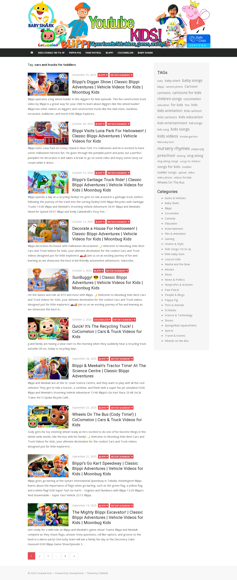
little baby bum (165, 142)
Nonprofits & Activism (179, 284)
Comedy (170, 218)
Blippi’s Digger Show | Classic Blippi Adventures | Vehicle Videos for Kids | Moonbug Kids (107, 87)
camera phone (174, 86)
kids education (191, 117)
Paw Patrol (93, 52)
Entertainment (120, 75)
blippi (160, 86)
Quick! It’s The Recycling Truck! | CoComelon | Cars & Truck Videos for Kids (107, 331)
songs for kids (168, 166)
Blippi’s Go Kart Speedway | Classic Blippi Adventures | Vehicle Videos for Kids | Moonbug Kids (107, 468)
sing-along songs (167, 161)
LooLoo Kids (173, 259)
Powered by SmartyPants (69, 573)
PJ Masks (170, 310)
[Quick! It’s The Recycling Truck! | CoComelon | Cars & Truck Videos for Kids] (48, 328)
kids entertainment (172, 123)
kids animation (169, 110)
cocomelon (192, 98)
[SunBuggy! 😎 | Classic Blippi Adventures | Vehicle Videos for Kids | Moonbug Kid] (48, 279)
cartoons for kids (186, 92)
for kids (177, 105)
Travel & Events (175, 335)
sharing (181, 156)
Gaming (169, 239)
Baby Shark (145, 52)
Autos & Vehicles (175, 198)
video (191, 172)
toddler (187, 167)
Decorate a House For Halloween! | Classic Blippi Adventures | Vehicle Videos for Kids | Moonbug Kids (104, 233)
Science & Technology (179, 315)
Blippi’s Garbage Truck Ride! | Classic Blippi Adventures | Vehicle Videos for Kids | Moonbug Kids (107, 184)
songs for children (190, 161)
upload (182, 172)
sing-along (195, 155)
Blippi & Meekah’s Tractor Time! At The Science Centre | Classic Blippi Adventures (109, 370)
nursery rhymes (173, 148)
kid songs (195, 123)
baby (160, 80)
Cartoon (191, 86)
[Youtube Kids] (118, 24)
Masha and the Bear (177, 264)
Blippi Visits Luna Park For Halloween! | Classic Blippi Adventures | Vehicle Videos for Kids (109, 135)
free (187, 105)
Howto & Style (174, 244)
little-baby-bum (174, 254)
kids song (163, 129)
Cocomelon (125, 52)
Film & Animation (175, 233)
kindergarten (189, 136)
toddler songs (167, 172)
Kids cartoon (193, 111)
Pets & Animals (174, 305)
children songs (169, 98)
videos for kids (183, 177)
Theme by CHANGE (97, 573)
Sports (169, 330)
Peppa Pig (75, 52)
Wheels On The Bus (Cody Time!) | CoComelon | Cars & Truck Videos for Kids (107, 419)
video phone (164, 177)
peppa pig (197, 149)
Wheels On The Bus (170, 182)
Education (171, 223)
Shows (169, 320)
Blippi (109, 52)
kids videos (167, 136)
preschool (166, 155)
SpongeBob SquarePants (181, 325)
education (163, 105)
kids (194, 105)
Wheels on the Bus (177, 341)
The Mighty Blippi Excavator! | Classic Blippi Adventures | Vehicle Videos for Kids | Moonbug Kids (107, 517)
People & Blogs (175, 295)
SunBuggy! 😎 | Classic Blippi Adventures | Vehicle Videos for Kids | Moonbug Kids (107, 282)
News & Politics (175, 279)
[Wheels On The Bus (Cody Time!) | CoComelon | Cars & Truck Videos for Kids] (48, 416)
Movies (169, 269)
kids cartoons (167, 117)
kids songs (180, 129)
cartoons (164, 92)
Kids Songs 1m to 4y (51, 52)
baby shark (172, 80)
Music (168, 274)
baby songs (192, 80)
